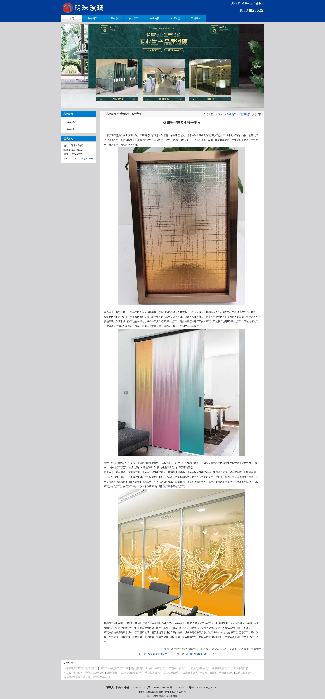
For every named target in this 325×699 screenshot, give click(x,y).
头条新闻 (92, 18)
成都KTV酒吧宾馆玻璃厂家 (114, 668)
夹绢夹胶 (154, 18)
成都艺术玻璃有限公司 (195, 672)
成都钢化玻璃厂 (220, 668)
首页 (217, 114)
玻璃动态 (71, 122)
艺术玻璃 (175, 18)
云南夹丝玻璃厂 (177, 668)
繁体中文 (258, 3)
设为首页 (235, 3)
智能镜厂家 (137, 668)
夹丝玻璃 (134, 18)
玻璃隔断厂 (91, 668)
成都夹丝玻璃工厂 (101, 677)
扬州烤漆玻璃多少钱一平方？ (201, 654)
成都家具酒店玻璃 (73, 668)
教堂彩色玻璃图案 (157, 654)
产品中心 (113, 18)
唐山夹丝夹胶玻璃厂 (156, 668)
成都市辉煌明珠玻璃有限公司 (186, 649)
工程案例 (196, 18)
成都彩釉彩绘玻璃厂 (132, 672)
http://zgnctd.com (154, 692)
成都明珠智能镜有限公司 (77, 677)
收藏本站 (247, 3)
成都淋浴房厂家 (239, 668)
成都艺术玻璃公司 (73, 672)
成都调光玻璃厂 (172, 672)
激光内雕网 (113, 672)
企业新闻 (71, 128)
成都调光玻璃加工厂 (199, 668)
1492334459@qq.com (82, 158)
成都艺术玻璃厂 (153, 672)
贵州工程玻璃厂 (244, 672)
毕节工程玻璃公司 (94, 672)
